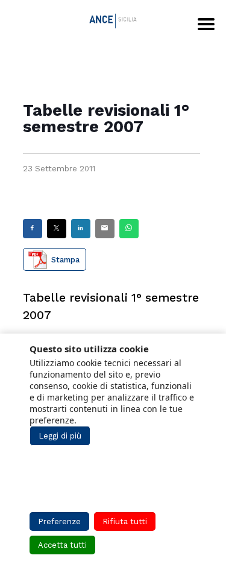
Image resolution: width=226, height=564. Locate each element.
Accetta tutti (62, 545)
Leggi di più (60, 435)
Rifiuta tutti (124, 521)
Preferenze (59, 521)
